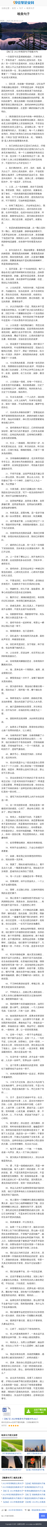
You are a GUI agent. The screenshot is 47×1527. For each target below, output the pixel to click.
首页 (14, 8)
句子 (21, 8)
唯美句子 (30, 8)
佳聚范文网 (21, 1524)
